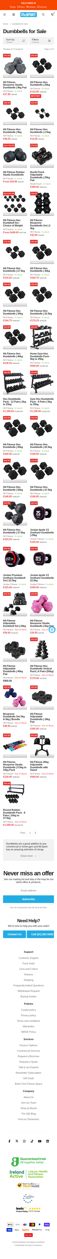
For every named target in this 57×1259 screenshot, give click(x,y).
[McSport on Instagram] (24, 1141)
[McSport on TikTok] (32, 1141)
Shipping (28, 980)
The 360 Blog (28, 1113)
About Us (29, 1097)
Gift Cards (28, 1078)
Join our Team (28, 1102)
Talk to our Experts (28, 1067)
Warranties (28, 1026)
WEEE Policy (28, 1032)
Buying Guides (28, 996)
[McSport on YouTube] (40, 1141)
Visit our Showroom (28, 1119)
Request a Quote (28, 1062)
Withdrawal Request (29, 991)
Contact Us (14, 934)
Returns (28, 974)
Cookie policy (28, 1010)
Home (5, 24)
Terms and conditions (28, 1021)
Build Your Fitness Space (28, 1084)
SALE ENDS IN (28, 3)
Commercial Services (28, 1051)
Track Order (28, 963)
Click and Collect (28, 969)
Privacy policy (28, 1015)
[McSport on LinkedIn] (47, 1141)
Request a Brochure (28, 1056)
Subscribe (28, 899)
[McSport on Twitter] (17, 1141)
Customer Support (28, 958)
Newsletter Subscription (28, 1073)
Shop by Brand (29, 1108)
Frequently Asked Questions (28, 985)
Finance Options (28, 1045)
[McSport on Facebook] (9, 1141)
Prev (22, 833)
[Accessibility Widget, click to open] (52, 629)
